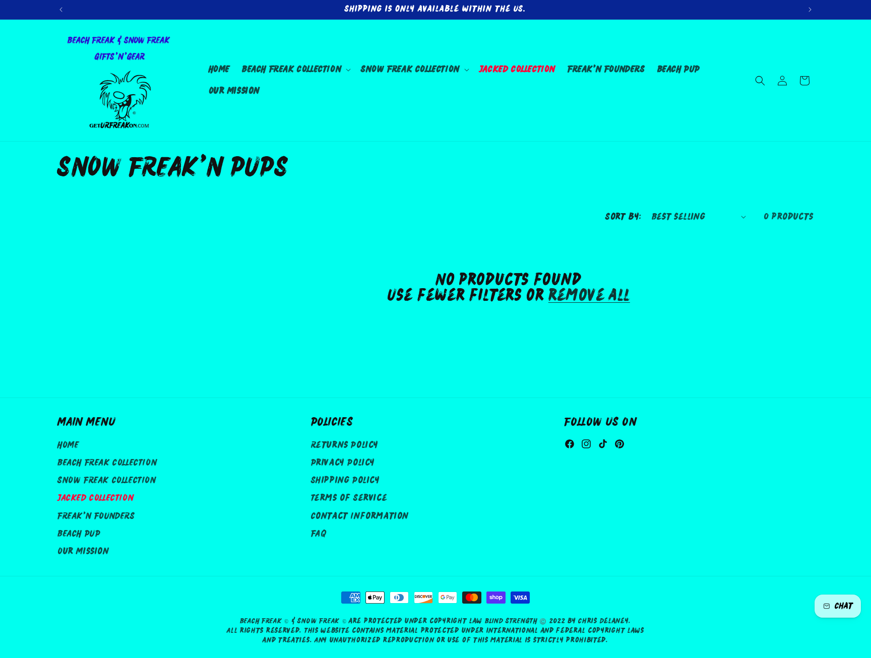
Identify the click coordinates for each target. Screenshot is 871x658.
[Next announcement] (810, 9)
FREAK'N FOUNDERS (96, 516)
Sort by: (623, 217)
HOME (68, 445)
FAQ (319, 534)
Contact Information (360, 516)
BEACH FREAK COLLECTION (107, 463)
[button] (295, 69)
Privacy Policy (343, 463)
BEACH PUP (78, 534)
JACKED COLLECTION (95, 498)
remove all (589, 296)
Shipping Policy (345, 481)
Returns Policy (345, 445)
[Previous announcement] (61, 9)
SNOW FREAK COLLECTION (106, 481)
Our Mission (83, 552)
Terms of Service (349, 498)
